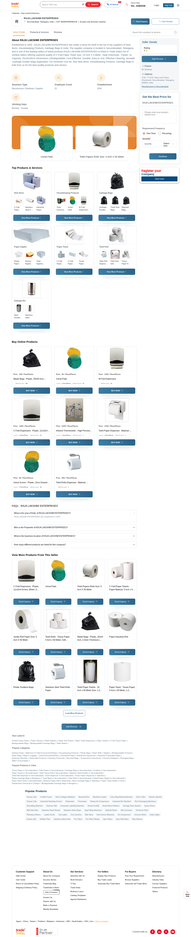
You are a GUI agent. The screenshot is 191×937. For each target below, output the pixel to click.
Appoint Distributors (78, 899)
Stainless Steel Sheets (51, 810)
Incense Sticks (140, 815)
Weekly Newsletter (50, 909)
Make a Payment (50, 905)
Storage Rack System (132, 806)
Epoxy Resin (149, 806)
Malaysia (50, 921)
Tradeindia (15, 13)
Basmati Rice (84, 797)
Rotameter (70, 801)
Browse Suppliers (132, 880)
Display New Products (107, 876)
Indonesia (60, 921)
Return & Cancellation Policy (27, 884)
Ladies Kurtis (49, 815)
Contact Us (47, 897)
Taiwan (32, 921)
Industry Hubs (158, 880)
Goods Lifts (31, 819)
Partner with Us (49, 901)
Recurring (166, 133)
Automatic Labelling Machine (72, 806)
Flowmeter (82, 801)
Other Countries (101, 921)
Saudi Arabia (77, 921)
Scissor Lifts (32, 801)
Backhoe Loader (100, 797)
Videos (155, 891)
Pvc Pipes (78, 819)
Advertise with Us (77, 876)
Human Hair (32, 797)
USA (86, 921)
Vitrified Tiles (45, 819)
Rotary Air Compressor (99, 801)
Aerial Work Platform (111, 806)
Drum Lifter (140, 797)
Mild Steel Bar (32, 810)
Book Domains (76, 880)
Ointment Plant (142, 810)
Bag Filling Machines (93, 810)
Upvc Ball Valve (122, 819)
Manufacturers (158, 876)
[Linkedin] (159, 932)
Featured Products (160, 887)
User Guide (20, 880)
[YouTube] (173, 932)
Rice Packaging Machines (145, 801)
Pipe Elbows (137, 819)
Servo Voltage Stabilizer (65, 797)
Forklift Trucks (46, 797)
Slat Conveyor (126, 810)
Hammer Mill (51, 806)
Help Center (21, 876)
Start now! (159, 179)
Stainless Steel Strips (72, 810)
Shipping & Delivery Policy (26, 887)
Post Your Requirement (134, 876)
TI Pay (73, 884)
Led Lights (62, 815)
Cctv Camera (76, 815)
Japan (18, 921)
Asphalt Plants (111, 810)
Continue (163, 156)
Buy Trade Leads (105, 880)
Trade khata (75, 887)
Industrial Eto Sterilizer (122, 801)
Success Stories (49, 880)
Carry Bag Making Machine (121, 797)
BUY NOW (30, 391)
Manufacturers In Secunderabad (155, 86)
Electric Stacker (155, 797)
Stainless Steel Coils (62, 819)
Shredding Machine (35, 806)
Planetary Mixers (34, 815)
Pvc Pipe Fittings (92, 819)
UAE (68, 921)
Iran (91, 921)
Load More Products (74, 713)
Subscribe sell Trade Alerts (136, 884)
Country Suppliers (159, 884)
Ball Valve (89, 815)
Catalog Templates (78, 895)
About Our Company (51, 876)
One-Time (151, 133)
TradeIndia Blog (49, 884)
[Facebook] (152, 932)
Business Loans (76, 891)
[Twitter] (166, 932)
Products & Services (39, 32)
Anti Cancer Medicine (105, 815)
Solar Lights (155, 815)
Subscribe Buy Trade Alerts (109, 884)
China (25, 921)
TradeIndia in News (51, 887)
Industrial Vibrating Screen (51, 801)
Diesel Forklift (93, 806)
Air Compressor (124, 815)
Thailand (41, 921)
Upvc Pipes (107, 819)
